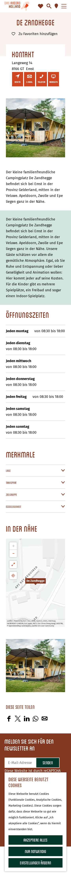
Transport (11, 482)
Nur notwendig (35, 851)
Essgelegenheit (13, 506)
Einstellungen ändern (35, 862)
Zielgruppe (11, 494)
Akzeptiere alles (35, 839)
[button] (35, 583)
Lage (8, 470)
